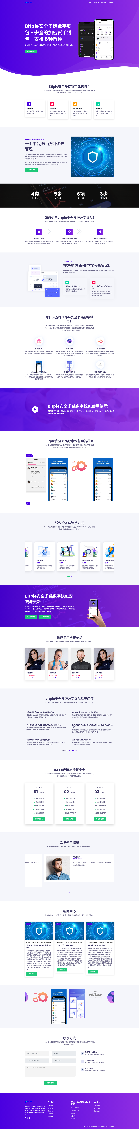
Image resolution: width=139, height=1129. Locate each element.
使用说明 (97, 1111)
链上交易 (99, 109)
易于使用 (30, 109)
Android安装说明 (44, 617)
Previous (29, 455)
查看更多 (31, 974)
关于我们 (50, 1105)
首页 (90, 2)
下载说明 (110, 2)
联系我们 (50, 1108)
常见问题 (103, 2)
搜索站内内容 (50, 1083)
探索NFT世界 (77, 109)
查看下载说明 (31, 51)
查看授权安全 (39, 819)
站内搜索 (50, 1116)
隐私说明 (73, 1119)
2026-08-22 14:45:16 (107, 942)
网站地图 (50, 1114)
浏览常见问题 (100, 819)
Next (28, 503)
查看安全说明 (31, 170)
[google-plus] (31, 678)
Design (28, 924)
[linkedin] (33, 678)
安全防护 (53, 109)
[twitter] (29, 678)
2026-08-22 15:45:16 (76, 942)
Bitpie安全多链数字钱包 (33, 942)
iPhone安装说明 (31, 617)
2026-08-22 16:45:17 (46, 942)
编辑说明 (97, 1105)
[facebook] (27, 678)
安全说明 (73, 1116)
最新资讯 (96, 2)
